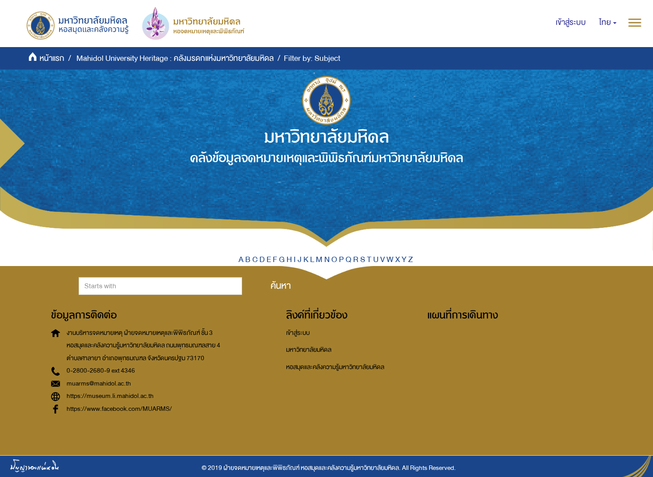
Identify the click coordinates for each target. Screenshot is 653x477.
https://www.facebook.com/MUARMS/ (119, 408)
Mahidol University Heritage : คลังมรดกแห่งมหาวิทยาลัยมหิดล (175, 58)
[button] (608, 23)
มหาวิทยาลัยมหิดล (308, 349)
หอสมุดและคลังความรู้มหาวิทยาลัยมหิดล (335, 367)
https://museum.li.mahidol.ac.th (110, 395)
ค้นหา (281, 286)
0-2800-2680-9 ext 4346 (101, 370)
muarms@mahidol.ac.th (99, 383)
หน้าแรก (52, 58)
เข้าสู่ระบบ (298, 332)
